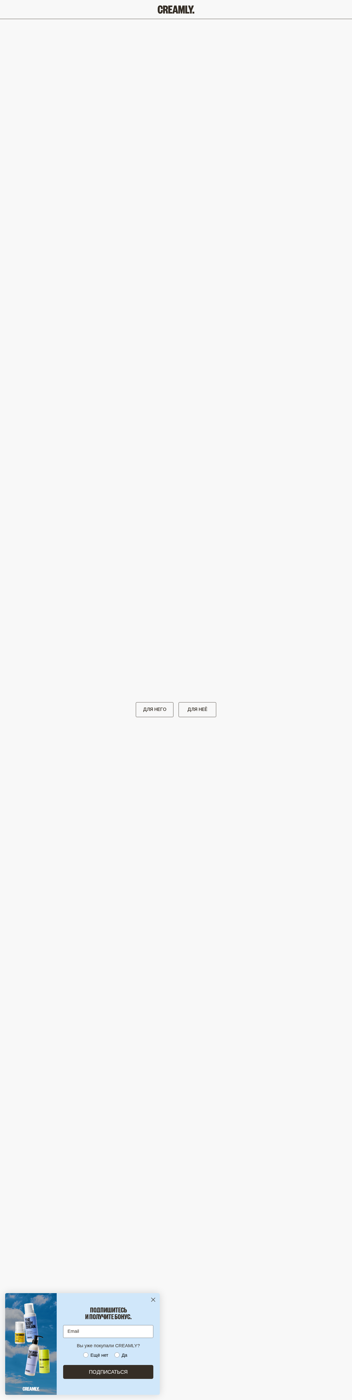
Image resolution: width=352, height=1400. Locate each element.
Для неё (197, 710)
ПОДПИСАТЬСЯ (108, 1372)
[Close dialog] (153, 1299)
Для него (154, 710)
